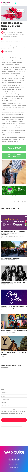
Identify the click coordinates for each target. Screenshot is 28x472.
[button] (4, 190)
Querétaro (16, 47)
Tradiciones (8, 36)
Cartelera (10, 39)
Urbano (15, 36)
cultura (9, 41)
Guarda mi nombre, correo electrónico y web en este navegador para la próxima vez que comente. (13, 413)
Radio (16, 236)
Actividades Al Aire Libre (12, 32)
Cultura (3, 34)
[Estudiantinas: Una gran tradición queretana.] (14, 249)
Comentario (5, 367)
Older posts (6, 428)
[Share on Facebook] (22, 202)
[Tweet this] (20, 202)
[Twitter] (12, 459)
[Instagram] (15, 459)
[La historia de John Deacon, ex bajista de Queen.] (14, 273)
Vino (12, 49)
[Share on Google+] (26, 202)
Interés (13, 45)
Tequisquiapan (5, 49)
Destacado (16, 34)
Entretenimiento (6, 43)
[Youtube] (18, 459)
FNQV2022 (7, 45)
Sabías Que (22, 236)
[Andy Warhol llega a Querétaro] (14, 321)
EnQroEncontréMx (19, 41)
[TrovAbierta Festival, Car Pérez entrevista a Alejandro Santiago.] (14, 222)
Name (2, 389)
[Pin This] (24, 202)
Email (3, 396)
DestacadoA (12, 236)
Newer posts (16, 428)
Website (3, 402)
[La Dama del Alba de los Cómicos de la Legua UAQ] (14, 297)
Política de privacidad (14, 464)
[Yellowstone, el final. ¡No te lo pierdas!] (14, 343)
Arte (21, 32)
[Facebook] (9, 459)
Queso (22, 47)
